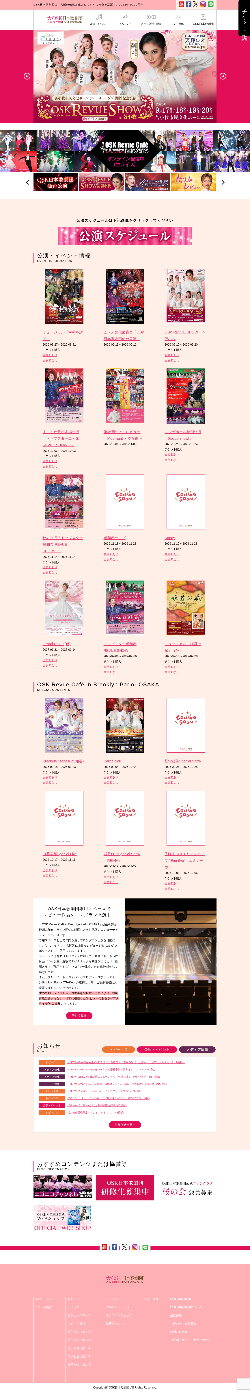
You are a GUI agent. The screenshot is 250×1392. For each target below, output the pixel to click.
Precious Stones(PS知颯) (63, 761)
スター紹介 (177, 23)
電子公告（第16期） (81, 1348)
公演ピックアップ (79, 1315)
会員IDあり (50, 355)
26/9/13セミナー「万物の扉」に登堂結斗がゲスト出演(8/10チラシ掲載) (108, 1098)
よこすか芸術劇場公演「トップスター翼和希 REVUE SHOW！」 (61, 438)
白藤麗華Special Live (60, 854)
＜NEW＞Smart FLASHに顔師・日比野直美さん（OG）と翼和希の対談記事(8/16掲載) (117, 1083)
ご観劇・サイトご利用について (190, 1339)
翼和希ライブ (115, 538)
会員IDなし (50, 360)
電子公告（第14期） (81, 1364)
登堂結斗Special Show (183, 761)
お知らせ (125, 23)
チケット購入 (44, 1307)
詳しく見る (79, 1015)
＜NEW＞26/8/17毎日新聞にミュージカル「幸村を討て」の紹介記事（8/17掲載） (114, 1076)
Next (223, 76)
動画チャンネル (116, 1323)
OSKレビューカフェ (119, 1307)
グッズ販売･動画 (151, 23)
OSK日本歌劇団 (203, 23)
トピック (73, 1307)
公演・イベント (157, 1050)
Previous (27, 76)
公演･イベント (99, 23)
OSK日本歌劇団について (186, 1307)
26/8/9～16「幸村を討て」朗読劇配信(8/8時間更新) (97, 1105)
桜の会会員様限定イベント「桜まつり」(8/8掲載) (96, 1112)
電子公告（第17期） (81, 1339)
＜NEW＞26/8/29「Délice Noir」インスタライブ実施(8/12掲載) (103, 1090)
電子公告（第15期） (81, 1356)
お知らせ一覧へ (125, 1124)
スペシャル (113, 1299)
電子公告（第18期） (81, 1331)
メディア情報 (197, 1050)
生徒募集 (176, 1315)
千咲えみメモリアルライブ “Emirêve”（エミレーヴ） (185, 860)
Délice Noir (112, 761)
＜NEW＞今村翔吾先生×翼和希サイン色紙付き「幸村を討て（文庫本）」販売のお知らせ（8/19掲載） (126, 1062)
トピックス (118, 1050)
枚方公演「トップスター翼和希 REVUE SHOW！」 (63, 544)
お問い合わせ (179, 1331)
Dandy (170, 538)
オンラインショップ (119, 1315)
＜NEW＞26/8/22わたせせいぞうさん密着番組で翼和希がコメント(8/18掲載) (111, 1069)
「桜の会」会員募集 (183, 1323)
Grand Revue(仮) (57, 644)
